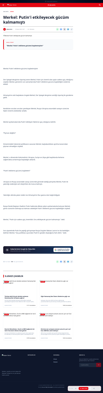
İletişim (55, 362)
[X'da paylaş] (64, 29)
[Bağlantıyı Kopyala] (71, 29)
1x (89, 388)
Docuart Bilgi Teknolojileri (47, 387)
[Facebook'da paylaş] (61, 29)
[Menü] (3, 5)
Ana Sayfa (52, 5)
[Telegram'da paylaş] (68, 29)
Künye (55, 359)
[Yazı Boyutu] (75, 388)
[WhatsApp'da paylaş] (57, 29)
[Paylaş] (93, 388)
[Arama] (99, 5)
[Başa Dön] (98, 388)
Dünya (12, 11)
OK (98, 365)
